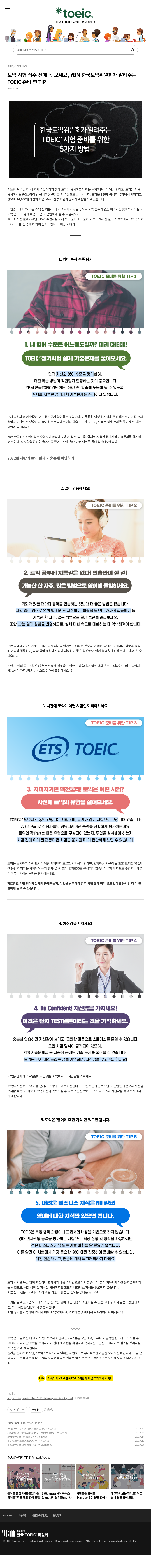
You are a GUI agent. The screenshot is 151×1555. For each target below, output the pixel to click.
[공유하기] (18, 1409)
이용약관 (22, 1515)
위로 (148, 1516)
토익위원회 (25, 1533)
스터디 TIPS (20, 1422)
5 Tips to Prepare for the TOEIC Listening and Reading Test (40, 1398)
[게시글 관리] (23, 1409)
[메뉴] (7, 7)
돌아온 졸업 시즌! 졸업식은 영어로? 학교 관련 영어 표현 (30, 1428)
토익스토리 (75, 23)
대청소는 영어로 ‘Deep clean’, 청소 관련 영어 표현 (28, 1444)
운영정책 (57, 1515)
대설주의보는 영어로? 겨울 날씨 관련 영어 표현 (26, 1440)
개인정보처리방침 (40, 1515)
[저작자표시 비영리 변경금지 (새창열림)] (48, 1409)
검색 (132, 50)
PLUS (10, 1422)
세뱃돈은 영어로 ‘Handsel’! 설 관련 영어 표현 (26, 1436)
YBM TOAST (7, 1515)
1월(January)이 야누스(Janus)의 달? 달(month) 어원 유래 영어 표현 (35, 1432)
